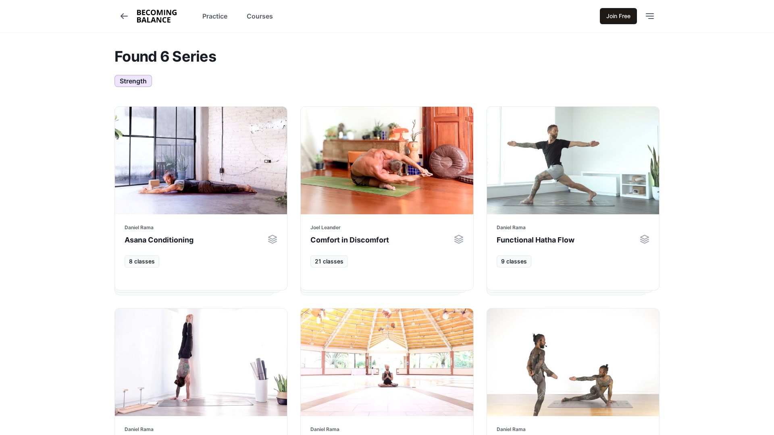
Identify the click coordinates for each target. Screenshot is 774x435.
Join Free (618, 15)
